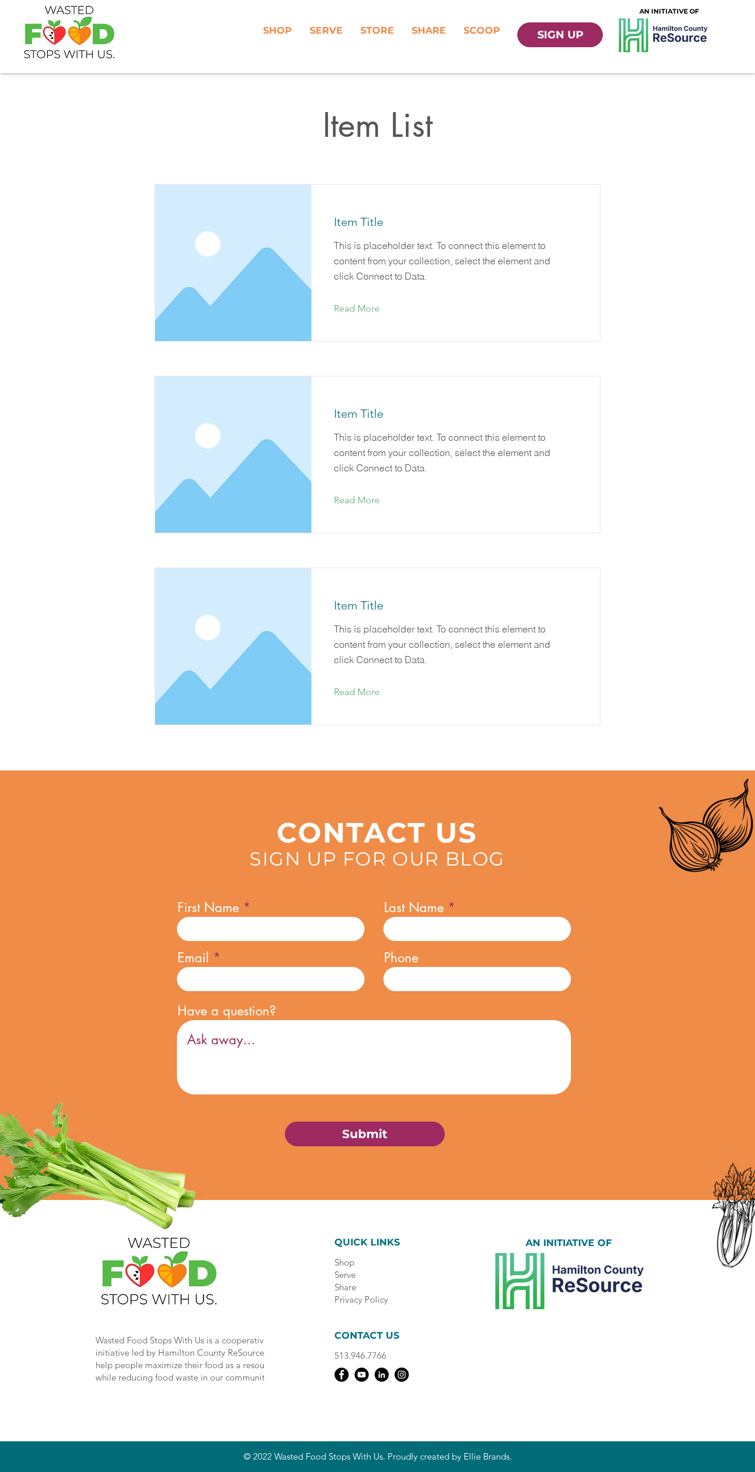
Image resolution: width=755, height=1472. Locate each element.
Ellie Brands (487, 1456)
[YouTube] (361, 1375)
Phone (401, 957)
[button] (366, 308)
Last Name (414, 907)
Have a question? (227, 1010)
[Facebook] (341, 1375)
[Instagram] (402, 1375)
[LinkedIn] (382, 1375)
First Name (208, 907)
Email (193, 957)
